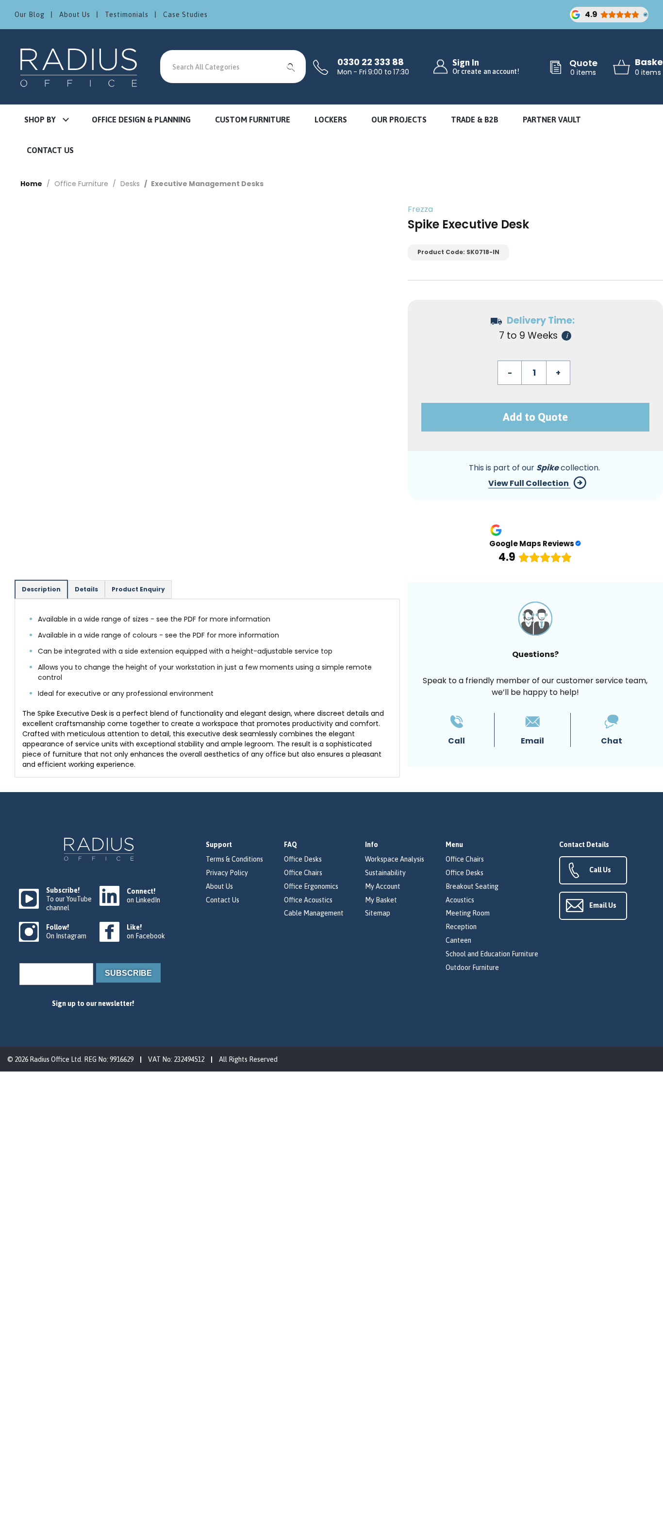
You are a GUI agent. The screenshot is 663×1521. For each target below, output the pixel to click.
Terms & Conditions (234, 859)
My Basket (381, 900)
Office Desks (303, 859)
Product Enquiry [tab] (138, 589)
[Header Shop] (80, 66)
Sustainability (385, 873)
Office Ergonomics (311, 886)
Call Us (600, 870)
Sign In (485, 67)
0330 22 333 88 (370, 62)
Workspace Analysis (394, 859)
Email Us (602, 905)
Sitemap (377, 913)
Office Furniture (81, 184)
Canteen (458, 940)
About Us (74, 14)
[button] (46, 120)
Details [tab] (86, 589)
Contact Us (222, 900)
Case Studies (185, 14)
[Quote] (555, 68)
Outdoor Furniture (472, 967)
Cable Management (314, 913)
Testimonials (127, 14)
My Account (382, 886)
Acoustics (460, 900)
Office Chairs (303, 873)
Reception (461, 927)
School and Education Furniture (492, 954)
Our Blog (30, 14)
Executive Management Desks (207, 184)
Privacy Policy (227, 873)
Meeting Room (468, 913)
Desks (130, 184)
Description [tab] (41, 589)
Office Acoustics (308, 900)
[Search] (291, 66)
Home (31, 184)
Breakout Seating (472, 886)
